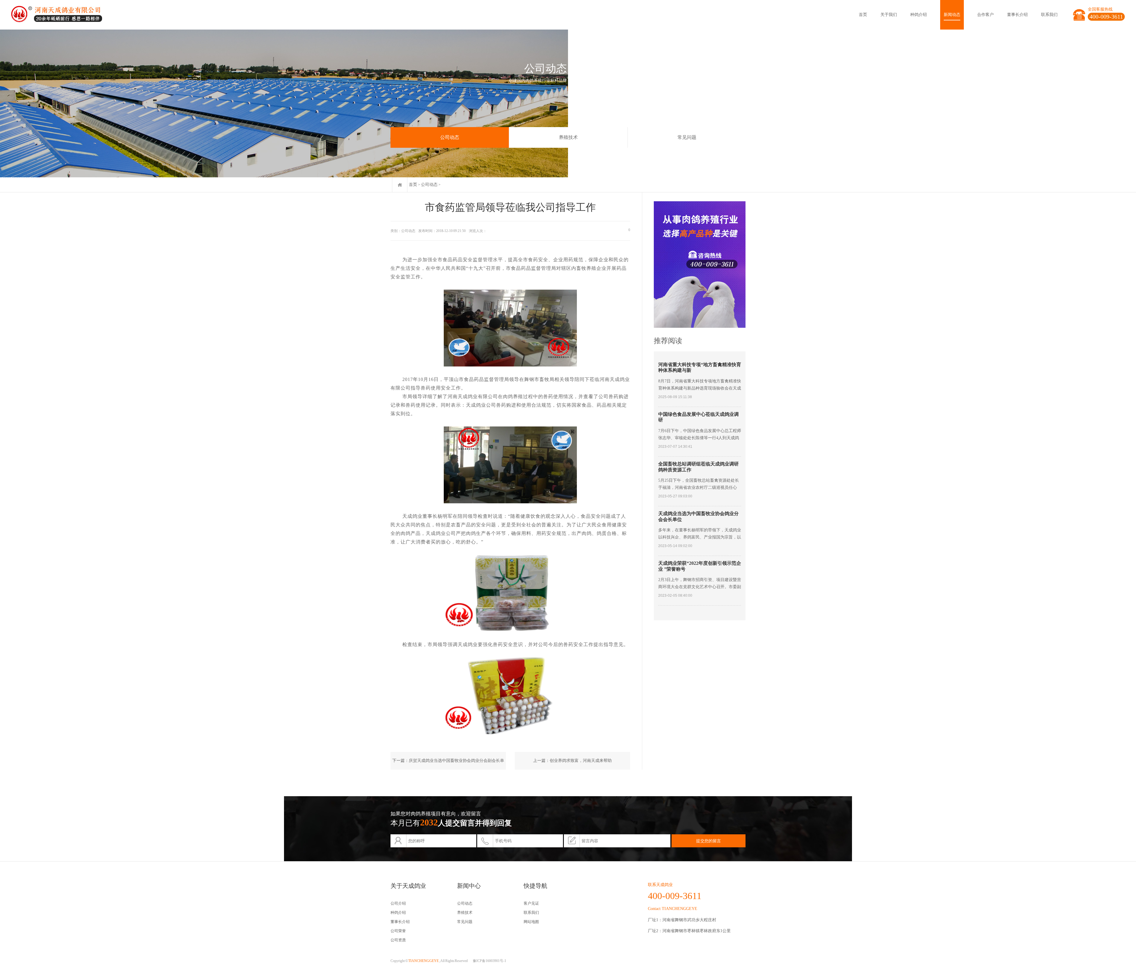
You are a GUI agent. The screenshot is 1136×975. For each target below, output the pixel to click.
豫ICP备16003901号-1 (489, 961)
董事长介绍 (1017, 14)
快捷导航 (535, 885)
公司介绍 (398, 903)
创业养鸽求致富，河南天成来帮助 (581, 760)
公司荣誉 (398, 931)
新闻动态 (952, 14)
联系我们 (1049, 14)
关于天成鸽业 (408, 885)
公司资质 (398, 940)
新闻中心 (469, 885)
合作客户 (985, 14)
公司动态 (449, 137)
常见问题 (686, 137)
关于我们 (888, 14)
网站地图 (531, 921)
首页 (863, 14)
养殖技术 (568, 137)
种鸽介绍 (918, 14)
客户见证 (531, 903)
